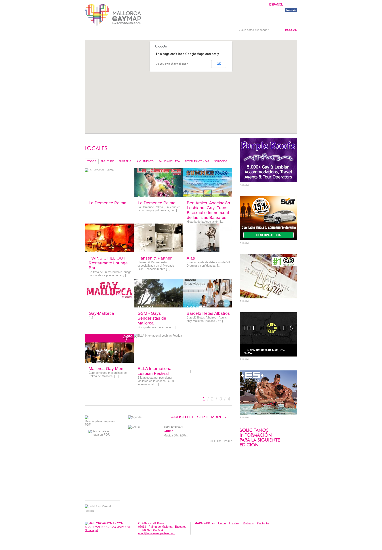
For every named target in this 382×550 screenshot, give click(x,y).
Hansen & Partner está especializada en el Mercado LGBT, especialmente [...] (156, 266)
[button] (182, 79)
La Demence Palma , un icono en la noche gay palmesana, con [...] (159, 208)
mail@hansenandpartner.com (156, 533)
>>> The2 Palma (221, 441)
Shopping (125, 161)
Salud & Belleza (169, 161)
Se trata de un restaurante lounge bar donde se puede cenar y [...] (110, 273)
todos (91, 161)
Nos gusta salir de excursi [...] (157, 327)
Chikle (168, 431)
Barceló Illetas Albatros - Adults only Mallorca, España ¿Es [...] (207, 319)
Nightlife (107, 161)
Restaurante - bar (197, 161)
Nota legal (91, 530)
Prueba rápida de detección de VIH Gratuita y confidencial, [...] (209, 264)
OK (219, 64)
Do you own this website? (172, 63)
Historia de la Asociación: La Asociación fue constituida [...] (206, 223)
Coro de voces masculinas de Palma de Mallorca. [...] (108, 374)
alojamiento (145, 161)
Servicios (220, 161)
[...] (91, 317)
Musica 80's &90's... (176, 435)
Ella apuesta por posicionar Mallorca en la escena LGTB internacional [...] (156, 381)
